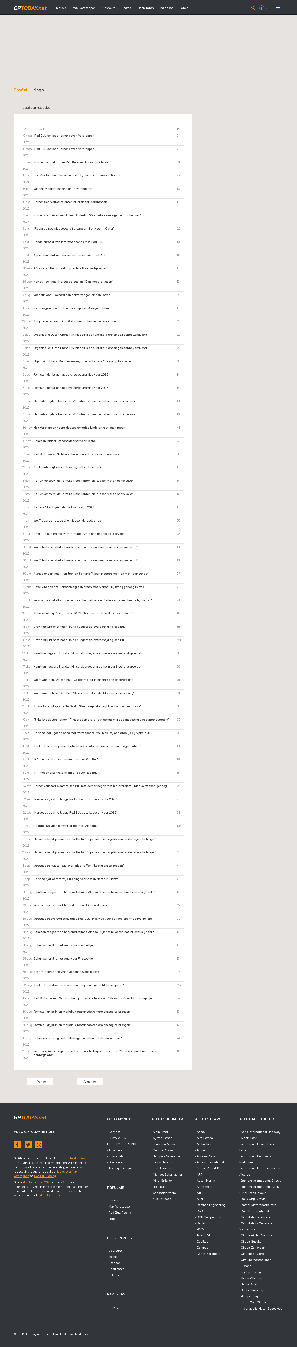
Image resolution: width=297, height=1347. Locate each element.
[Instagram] (38, 1144)
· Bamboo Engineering (210, 1205)
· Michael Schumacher (166, 1174)
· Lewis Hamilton (162, 1162)
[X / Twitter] (28, 1144)
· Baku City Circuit (252, 1199)
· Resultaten (116, 1269)
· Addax (200, 1132)
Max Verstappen (84, 8)
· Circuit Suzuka (250, 1241)
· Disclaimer (115, 1162)
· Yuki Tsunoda (161, 1199)
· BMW (199, 1229)
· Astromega (203, 1187)
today (30, 8)
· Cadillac (201, 1241)
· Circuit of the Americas (256, 1235)
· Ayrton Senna (161, 1138)
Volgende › (90, 1082)
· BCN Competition (208, 1217)
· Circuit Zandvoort (252, 1248)
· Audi (199, 1199)
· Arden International (209, 1162)
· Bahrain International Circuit (260, 1181)
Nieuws (61, 8)
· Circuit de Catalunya (254, 1217)
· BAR (199, 1211)
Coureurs (108, 8)
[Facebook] (17, 1144)
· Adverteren (115, 1150)
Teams (126, 8)
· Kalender (114, 1275)
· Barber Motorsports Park (257, 1205)
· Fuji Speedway (250, 1272)
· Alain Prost (159, 1132)
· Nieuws (113, 1200)
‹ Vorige (40, 1082)
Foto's (184, 8)
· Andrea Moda (205, 1156)
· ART (198, 1174)
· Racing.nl (114, 1307)
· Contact (113, 1132)
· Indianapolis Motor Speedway (260, 1308)
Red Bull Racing (45, 1176)
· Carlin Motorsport (208, 1254)
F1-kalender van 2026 (37, 1182)
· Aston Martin (205, 1181)
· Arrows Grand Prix (208, 1168)
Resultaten (146, 8)
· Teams (112, 1257)
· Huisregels (115, 1156)
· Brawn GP (202, 1235)
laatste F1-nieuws (74, 1158)
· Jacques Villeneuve (166, 1156)
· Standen (114, 1263)
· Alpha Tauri (203, 1144)
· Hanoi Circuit (249, 1284)
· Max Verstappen (119, 1206)
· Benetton (202, 1223)
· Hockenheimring (251, 1290)
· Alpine (200, 1150)
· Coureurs (114, 1251)
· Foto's (112, 1219)
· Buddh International (254, 1211)
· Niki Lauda (159, 1187)
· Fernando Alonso (164, 1144)
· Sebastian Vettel (164, 1193)
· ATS (198, 1193)
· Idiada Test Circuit (252, 1302)
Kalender (166, 8)
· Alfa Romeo (204, 1138)
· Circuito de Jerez (252, 1254)
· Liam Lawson (161, 1168)
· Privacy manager (119, 1168)
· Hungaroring (248, 1296)
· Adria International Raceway (260, 1132)
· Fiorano (245, 1266)
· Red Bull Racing (119, 1212)
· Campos (201, 1248)
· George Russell (163, 1150)
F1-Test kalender (50, 1195)
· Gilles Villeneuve (251, 1278)
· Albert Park (248, 1138)
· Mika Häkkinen (162, 1181)
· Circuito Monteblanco (255, 1260)
